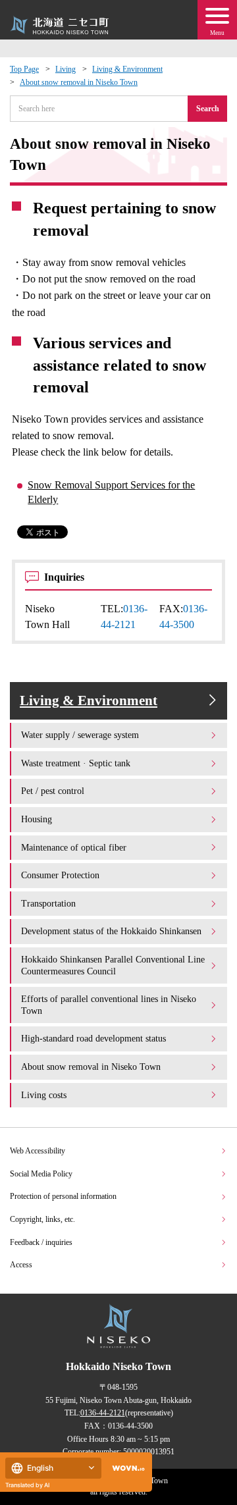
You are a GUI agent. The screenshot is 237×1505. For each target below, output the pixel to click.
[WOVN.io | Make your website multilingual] (126, 1468)
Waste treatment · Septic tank (75, 763)
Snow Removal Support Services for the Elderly (111, 492)
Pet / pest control (52, 790)
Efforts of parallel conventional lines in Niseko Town (108, 1004)
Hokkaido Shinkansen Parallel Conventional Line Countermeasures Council (113, 965)
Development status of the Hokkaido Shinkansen (111, 931)
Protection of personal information (63, 1196)
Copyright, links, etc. (42, 1219)
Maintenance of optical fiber (73, 847)
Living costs (43, 1095)
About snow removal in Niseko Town (79, 82)
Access (21, 1264)
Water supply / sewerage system (80, 734)
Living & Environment (127, 69)
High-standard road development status (93, 1038)
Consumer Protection (60, 875)
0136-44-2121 (102, 1412)
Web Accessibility (37, 1150)
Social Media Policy (41, 1173)
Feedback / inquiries (41, 1242)
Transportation (48, 903)
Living (65, 69)
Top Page (24, 69)
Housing (36, 819)
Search (207, 108)
